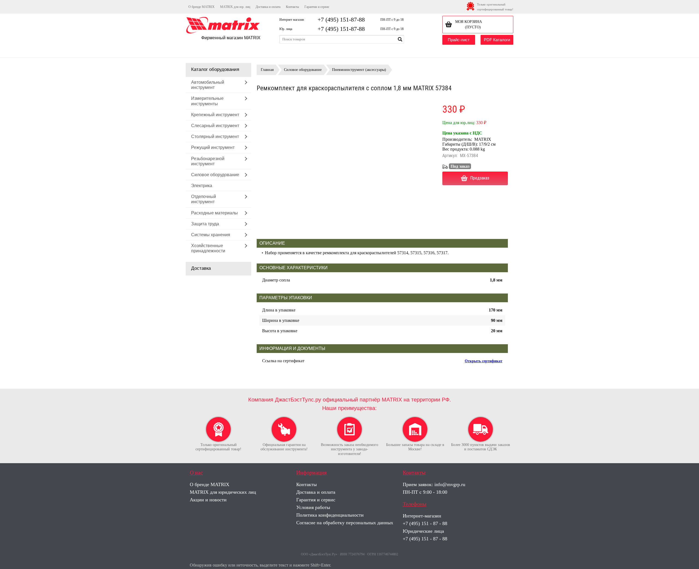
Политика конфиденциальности (330, 515)
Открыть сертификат (483, 361)
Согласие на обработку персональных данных (344, 522)
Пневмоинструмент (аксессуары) (359, 70)
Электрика (201, 185)
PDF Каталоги (497, 39)
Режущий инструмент (213, 147)
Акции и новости (208, 499)
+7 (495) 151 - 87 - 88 (425, 523)
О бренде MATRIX (201, 7)
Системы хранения (210, 234)
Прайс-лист (459, 39)
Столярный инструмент (215, 136)
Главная (267, 70)
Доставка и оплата (268, 7)
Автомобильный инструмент (207, 85)
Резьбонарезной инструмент (207, 161)
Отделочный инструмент (203, 199)
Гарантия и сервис (316, 7)
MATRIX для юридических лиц (223, 492)
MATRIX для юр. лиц (235, 7)
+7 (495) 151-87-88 (341, 19)
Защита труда (205, 223)
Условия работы (313, 507)
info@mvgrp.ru (449, 484)
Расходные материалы (214, 213)
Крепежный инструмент (215, 114)
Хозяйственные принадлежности (208, 248)
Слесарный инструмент (215, 125)
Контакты (292, 7)
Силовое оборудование (215, 174)
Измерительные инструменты (207, 101)
